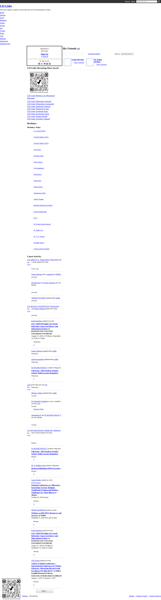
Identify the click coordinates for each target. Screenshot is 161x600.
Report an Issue (141, 596)
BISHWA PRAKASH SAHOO (43, 205)
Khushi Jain (49, 430)
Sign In (133, 1)
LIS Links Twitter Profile (37, 116)
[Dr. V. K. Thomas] (30, 240)
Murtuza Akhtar (36, 393)
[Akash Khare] (30, 177)
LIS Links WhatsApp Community (40, 104)
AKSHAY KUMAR (38, 298)
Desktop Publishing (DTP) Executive (46, 468)
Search (159, 1)
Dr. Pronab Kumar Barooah (42, 224)
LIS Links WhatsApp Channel (39, 101)
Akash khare (37, 181)
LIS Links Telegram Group (38, 109)
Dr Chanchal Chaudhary (39, 401)
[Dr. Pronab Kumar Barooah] (30, 227)
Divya (35, 218)
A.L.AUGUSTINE (39, 131)
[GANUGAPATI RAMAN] (30, 252)
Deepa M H (54, 260)
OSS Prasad (35, 561)
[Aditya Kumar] (30, 165)
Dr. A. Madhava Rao (38, 465)
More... (44, 591)
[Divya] (30, 221)
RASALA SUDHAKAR (40, 306)
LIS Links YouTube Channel (38, 119)
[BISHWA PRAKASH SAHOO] (30, 209)
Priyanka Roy (36, 283)
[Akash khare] (30, 184)
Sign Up (127, 1)
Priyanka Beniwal (37, 430)
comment (49, 274)
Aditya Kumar (38, 162)
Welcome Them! (39, 409)
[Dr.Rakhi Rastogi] (30, 246)
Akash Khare (38, 174)
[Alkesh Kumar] (30, 190)
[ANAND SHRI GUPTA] (30, 140)
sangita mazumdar (37, 359)
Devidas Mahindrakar (40, 212)
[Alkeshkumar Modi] (30, 196)
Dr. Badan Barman (98, 61)
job (46, 385)
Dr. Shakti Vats (38, 230)
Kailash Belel (44, 260)
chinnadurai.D (36, 415)
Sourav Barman (36, 274)
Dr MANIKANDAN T (39, 368)
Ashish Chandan (39, 199)
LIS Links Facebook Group (38, 114)
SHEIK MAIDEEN (38, 510)
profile (58, 298)
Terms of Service (155, 596)
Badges (131, 596)
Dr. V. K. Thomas (39, 236)
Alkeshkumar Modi (40, 193)
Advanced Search (94, 54)
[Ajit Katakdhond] (30, 171)
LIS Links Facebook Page (37, 111)
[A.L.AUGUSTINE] (30, 134)
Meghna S (57, 430)
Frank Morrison (78, 60)
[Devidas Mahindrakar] (30, 215)
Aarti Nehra (37, 149)
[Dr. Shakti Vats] (30, 233)
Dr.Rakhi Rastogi (39, 243)
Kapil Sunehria (36, 321)
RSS (28, 592)
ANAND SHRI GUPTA (41, 137)
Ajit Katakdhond (39, 168)
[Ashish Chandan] (30, 202)
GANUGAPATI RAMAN (41, 249)
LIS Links (6, 5)
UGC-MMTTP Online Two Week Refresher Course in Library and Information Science (44, 326)
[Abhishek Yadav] (30, 159)
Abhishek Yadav (39, 156)
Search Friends (85, 54)
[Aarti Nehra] (30, 153)
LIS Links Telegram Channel (38, 106)
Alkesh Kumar (38, 187)
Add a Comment (79, 62)
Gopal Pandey (36, 480)
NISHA (58, 274)
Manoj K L (35, 260)
